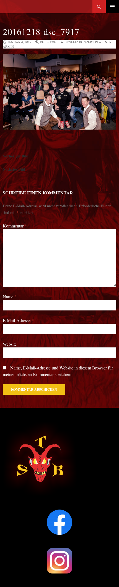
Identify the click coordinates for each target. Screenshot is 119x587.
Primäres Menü (112, 6)
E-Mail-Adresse (18, 320)
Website (10, 344)
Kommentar (15, 226)
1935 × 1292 (48, 42)
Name (10, 296)
